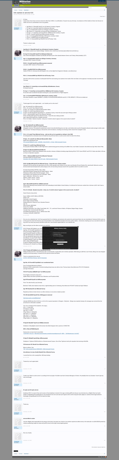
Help (99, 456)
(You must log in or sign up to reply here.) (98, 447)
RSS (105, 456)
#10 (104, 411)
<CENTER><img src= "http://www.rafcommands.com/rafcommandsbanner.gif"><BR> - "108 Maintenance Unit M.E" (51, 333)
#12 (104, 440)
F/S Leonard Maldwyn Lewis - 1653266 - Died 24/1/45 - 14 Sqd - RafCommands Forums (44, 142)
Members (21, 5)
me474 (15, 398)
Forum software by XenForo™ (22, 458)
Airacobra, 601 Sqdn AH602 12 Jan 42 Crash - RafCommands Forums (40, 159)
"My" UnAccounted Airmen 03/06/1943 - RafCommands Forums (38, 349)
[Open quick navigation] (104, 10)
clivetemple (28, 14)
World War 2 (20, 14)
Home (101, 456)
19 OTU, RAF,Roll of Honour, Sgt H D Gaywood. (35, 257)
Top (103, 456)
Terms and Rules (103, 458)
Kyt (14, 58)
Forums (16, 5)
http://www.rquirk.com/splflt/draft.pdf (31, 298)
